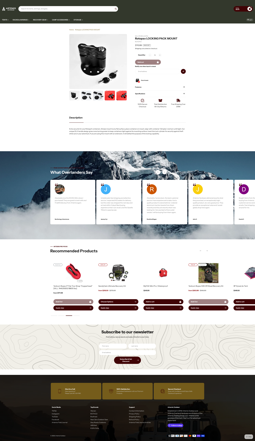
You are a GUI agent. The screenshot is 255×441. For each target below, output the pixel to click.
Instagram (55, 414)
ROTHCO (93, 414)
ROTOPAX (138, 42)
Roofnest (93, 417)
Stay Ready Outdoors (98, 422)
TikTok (54, 411)
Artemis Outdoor (60, 436)
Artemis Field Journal (59, 422)
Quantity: (141, 55)
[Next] (164, 172)
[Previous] (158, 172)
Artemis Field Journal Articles (140, 422)
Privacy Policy (134, 414)
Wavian (93, 411)
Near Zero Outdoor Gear (99, 420)
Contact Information (136, 411)
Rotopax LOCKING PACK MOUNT (87, 30)
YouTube (55, 417)
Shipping (138, 48)
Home (71, 30)
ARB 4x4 (93, 425)
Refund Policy (134, 420)
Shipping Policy (135, 417)
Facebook (55, 420)
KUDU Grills (94, 428)
